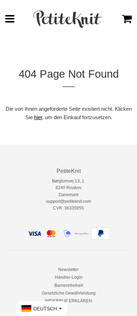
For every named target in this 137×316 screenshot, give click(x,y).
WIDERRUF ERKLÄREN (68, 300)
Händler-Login (69, 277)
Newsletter (68, 269)
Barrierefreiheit (68, 285)
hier (38, 117)
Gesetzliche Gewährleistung (69, 293)
